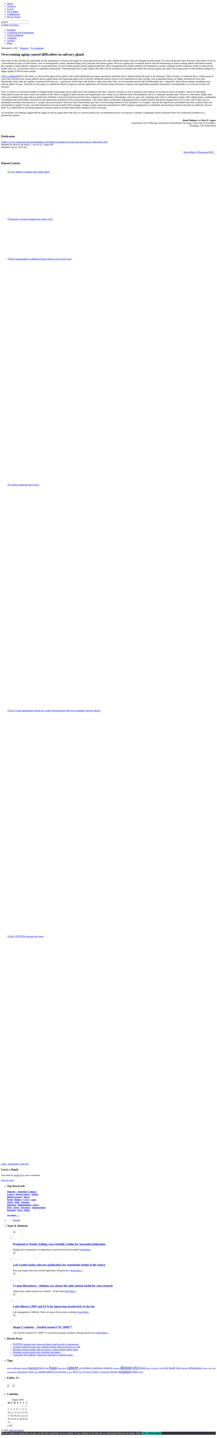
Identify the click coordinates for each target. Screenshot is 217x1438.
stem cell (24, 1166)
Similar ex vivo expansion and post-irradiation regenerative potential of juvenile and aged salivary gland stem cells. (54, 142)
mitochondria (11, 1374)
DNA (136, 1369)
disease (126, 1369)
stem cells (82, 1374)
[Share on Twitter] (106, 1162)
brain (53, 1370)
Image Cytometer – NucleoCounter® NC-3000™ (42, 1329)
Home (10, 3)
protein (62, 1373)
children (87, 1370)
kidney (205, 1370)
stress (88, 1374)
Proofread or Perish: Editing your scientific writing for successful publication (59, 1246)
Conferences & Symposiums (20, 32)
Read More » (85, 1251)
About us (11, 6)
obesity (31, 1374)
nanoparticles (22, 1374)
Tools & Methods (15, 35)
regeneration (13, 1166)
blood (42, 1370)
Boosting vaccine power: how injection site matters (36, 1354)
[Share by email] (115, 1162)
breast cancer (61, 1370)
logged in (17, 1177)
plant (56, 1374)
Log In (10, 9)
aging (3, 1166)
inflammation (196, 1370)
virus (141, 1374)
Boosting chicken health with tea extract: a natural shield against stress (45, 1351)
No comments (37, 48)
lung (214, 1370)
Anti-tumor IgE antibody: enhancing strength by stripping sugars (43, 1357)
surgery (96, 1373)
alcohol (9, 1370)
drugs (148, 1370)
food (161, 1370)
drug (142, 1369)
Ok (144, 1435)
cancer (72, 1369)
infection (185, 1370)
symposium (105, 1374)
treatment (125, 1373)
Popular (16, 1222)
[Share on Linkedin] (110, 1162)
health (172, 1369)
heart (178, 1370)
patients (49, 1374)
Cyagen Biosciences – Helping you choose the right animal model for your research (63, 1287)
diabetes (108, 1370)
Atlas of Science (16, 1432)
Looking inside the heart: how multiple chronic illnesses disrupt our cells (46, 1349)
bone (47, 1370)
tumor (135, 1373)
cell (80, 1370)
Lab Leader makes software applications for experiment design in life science (59, 1266)
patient (42, 1373)
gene (165, 1370)
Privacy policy (154, 1435)
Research (11, 30)
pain (36, 1374)
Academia (12, 38)
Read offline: (189, 152)
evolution (155, 1370)
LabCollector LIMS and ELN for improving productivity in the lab (53, 1308)
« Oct (9, 1427)
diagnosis (116, 1370)
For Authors (12, 11)
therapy (114, 1373)
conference (97, 1370)
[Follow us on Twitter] (15, 1388)
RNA (75, 1374)
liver (210, 1370)
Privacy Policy (14, 17)
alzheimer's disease (20, 1370)
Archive (11, 40)
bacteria (33, 1369)
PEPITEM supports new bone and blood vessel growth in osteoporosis (46, 1346)
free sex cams (7, 1182)
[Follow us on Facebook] (9, 1388)
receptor (69, 1374)
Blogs (10, 43)
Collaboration (13, 14)
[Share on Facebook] (102, 1162)
